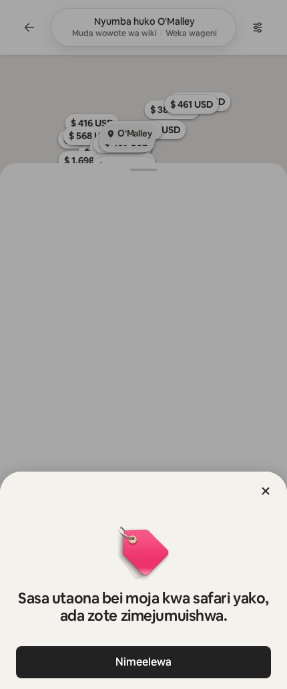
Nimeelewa (143, 662)
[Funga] (265, 491)
